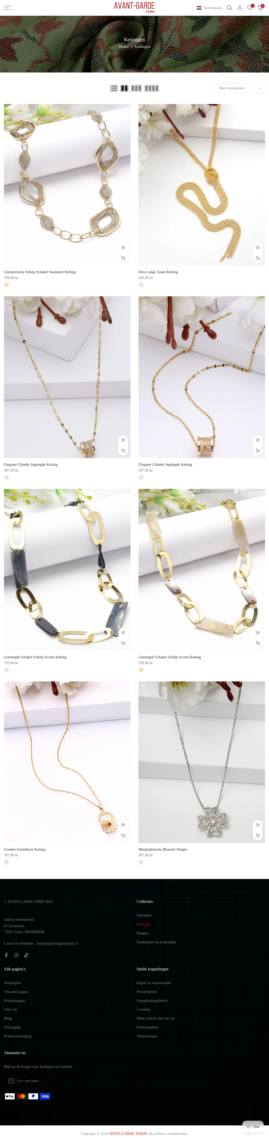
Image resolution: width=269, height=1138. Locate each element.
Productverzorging (18, 1036)
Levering (143, 1009)
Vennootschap (147, 1036)
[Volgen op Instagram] (16, 955)
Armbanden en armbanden (156, 942)
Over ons (10, 1009)
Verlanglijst (12, 1027)
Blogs (8, 1018)
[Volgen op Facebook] (6, 955)
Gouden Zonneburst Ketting (24, 849)
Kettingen (144, 924)
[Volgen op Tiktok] (26, 955)
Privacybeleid (147, 992)
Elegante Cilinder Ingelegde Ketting (31, 465)
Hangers (143, 933)
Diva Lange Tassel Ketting (158, 272)
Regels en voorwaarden (154, 983)
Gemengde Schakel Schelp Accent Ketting (35, 657)
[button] (210, 8)
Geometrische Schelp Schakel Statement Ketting (40, 272)
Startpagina (12, 983)
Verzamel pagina (16, 992)
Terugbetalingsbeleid (152, 1001)
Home (124, 46)
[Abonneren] (123, 1081)
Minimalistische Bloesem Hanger (162, 849)
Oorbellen (144, 915)
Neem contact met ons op (155, 1018)
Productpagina (14, 1001)
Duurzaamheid (147, 1027)
